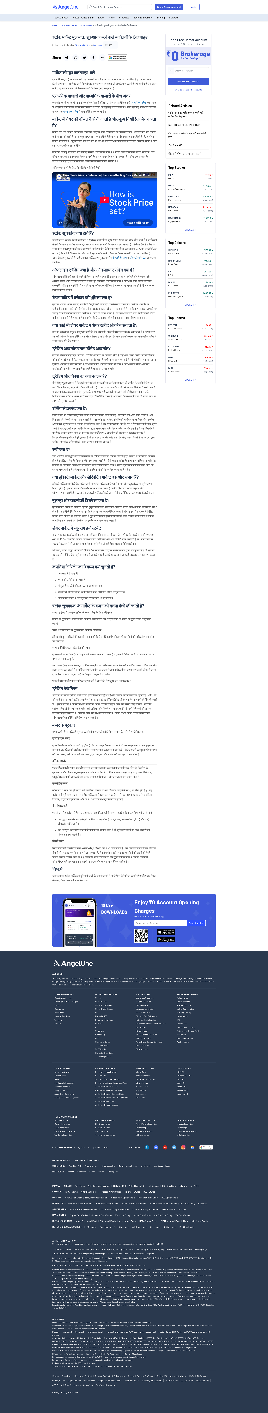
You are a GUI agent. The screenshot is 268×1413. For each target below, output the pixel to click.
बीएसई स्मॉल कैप (138, 257)
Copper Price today (79, 1215)
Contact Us (59, 1009)
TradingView (112, 1171)
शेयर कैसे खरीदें (175, 145)
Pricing (161, 17)
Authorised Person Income (106, 1086)
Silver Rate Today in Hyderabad (84, 1209)
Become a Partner (143, 17)
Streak (92, 1171)
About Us (58, 1005)
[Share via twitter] (84, 57)
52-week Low (142, 1086)
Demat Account (183, 1001)
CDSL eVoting (187, 1380)
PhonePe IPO (182, 1090)
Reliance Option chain (148, 1197)
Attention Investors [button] (64, 1240)
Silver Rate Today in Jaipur (173, 1209)
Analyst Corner (183, 1042)
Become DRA (100, 1075)
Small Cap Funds (121, 1227)
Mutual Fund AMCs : (62, 1221)
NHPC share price (102, 1124)
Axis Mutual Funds (127, 1221)
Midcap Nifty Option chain (123, 1197)
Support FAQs (102, 1147)
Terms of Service (120, 1366)
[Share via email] (102, 57)
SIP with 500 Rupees (104, 1009)
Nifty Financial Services (99, 1185)
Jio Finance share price (186, 1131)
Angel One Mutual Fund (86, 1221)
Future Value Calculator (146, 1020)
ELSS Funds (90, 1227)
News (112, 17)
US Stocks (99, 1023)
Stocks (98, 998)
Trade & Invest (60, 17)
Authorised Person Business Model (109, 1094)
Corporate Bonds (102, 1042)
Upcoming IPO (101, 1016)
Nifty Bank (80, 1185)
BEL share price (142, 1135)
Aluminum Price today (101, 1215)
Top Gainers (141, 1090)
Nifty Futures (71, 1191)
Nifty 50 (68, 1185)
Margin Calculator (143, 1001)
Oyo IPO (180, 1079)
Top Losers (141, 1094)
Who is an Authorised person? (107, 1079)
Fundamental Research (64, 1083)
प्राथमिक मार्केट (138, 102)
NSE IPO (180, 1072)
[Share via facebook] (93, 57)
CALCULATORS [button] (143, 994)
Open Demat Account (169, 7)
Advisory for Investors (152, 1380)
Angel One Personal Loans (110, 1380)
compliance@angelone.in (121, 1350)
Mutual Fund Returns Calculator (149, 1042)
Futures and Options (104, 1020)
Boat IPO (181, 1083)
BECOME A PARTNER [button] (105, 1068)
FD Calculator (142, 1027)
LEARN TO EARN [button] (62, 1068)
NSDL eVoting (202, 1380)
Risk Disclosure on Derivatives (79, 1385)
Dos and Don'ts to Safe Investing (110, 1376)
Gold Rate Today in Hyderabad (163, 1203)
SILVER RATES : (59, 1209)
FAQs (191, 1376)
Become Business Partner (106, 1072)
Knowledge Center (62, 1072)
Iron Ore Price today (163, 1215)
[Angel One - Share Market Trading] (65, 7)
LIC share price (183, 1135)
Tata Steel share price (145, 1120)
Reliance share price (185, 1120)
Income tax (181, 1034)
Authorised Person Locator (107, 1105)
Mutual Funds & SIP (83, 17)
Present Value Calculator (146, 1034)
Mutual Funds (101, 1001)
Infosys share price (185, 1124)
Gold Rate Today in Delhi (107, 1203)
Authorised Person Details (106, 1101)
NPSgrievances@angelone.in (64, 1354)
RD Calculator (142, 1031)
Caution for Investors (105, 1385)
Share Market (182, 1016)
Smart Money (59, 1075)
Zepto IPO (181, 1086)
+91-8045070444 (98, 1357)
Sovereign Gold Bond (104, 1053)
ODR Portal (57, 1385)
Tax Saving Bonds (103, 1056)
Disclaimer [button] (58, 1319)
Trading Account (184, 1005)
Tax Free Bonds (101, 1045)
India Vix (183, 1185)
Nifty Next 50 (119, 1185)
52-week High (142, 1083)
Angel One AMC (79, 1160)
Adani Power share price (146, 1124)
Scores (131, 1376)
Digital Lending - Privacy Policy (81, 1380)
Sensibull (70, 1171)
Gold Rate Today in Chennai (134, 1203)
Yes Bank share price (63, 1135)
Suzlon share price (62, 1124)
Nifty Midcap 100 (136, 1185)
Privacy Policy (103, 1366)
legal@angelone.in (124, 1360)
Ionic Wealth (94, 1160)
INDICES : (56, 1185)
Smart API (145, 1166)
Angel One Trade (91, 1166)
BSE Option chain (169, 1197)
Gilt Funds (155, 1227)
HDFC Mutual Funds (148, 1221)
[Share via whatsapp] (75, 57)
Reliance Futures (132, 1191)
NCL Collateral (171, 1380)
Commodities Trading (186, 1027)
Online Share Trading (185, 1009)
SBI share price (101, 1131)
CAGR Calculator (143, 1012)
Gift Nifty (194, 1185)
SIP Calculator (142, 1005)
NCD (97, 1038)
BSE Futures (149, 1191)
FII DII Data (140, 1097)
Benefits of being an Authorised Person (111, 1083)
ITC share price (183, 1127)
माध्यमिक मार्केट (70, 111)
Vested (101, 1171)
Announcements (143, 1075)
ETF (97, 1027)
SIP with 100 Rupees (103, 1005)
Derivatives (181, 1023)
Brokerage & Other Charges (66, 1001)
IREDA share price (61, 1127)
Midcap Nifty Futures (111, 1191)
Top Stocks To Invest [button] (65, 1117)
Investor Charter (132, 1380)
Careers (57, 1023)
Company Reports (62, 1090)
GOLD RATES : (59, 1203)
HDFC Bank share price (104, 1120)
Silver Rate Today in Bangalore (115, 1209)
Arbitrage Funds (139, 1227)
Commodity (100, 1034)
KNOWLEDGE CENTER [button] (187, 994)
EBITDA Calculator (144, 1038)
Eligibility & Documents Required (108, 1090)
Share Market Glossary (145, 1079)
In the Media (59, 1012)
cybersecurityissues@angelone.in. (132, 1357)
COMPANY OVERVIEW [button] (64, 994)
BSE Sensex (153, 1185)
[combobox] (110, 45)
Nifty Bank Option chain (96, 1197)
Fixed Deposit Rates (161, 1166)
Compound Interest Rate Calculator (151, 1023)
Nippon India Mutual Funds (195, 1221)
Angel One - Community (64, 1094)
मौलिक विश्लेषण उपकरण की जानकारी (184, 153)
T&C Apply (201, 1376)
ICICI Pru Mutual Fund (170, 1221)
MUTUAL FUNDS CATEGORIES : (67, 1227)
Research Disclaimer (61, 1376)
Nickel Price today (142, 1215)
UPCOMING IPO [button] (184, 1068)
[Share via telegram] (66, 57)
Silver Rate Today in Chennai (145, 1209)
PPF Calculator (142, 1045)
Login (193, 7)
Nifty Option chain (73, 1197)
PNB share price (142, 1127)
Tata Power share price (105, 1135)
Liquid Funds (105, 1227)
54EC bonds (100, 1049)
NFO (97, 1012)
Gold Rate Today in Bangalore (193, 1203)
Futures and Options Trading (189, 1031)
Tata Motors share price (64, 1131)
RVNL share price (102, 1127)
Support (173, 17)
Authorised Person (185, 1038)
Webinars (58, 1020)
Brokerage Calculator (145, 998)
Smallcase (81, 1171)
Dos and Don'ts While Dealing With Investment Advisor (161, 1376)
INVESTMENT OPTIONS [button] (106, 994)
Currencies (99, 1031)
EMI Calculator (142, 1049)
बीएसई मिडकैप (120, 257)
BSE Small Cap (169, 1185)
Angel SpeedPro (108, 1166)
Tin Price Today (182, 1215)
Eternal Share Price (144, 1131)
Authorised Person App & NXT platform (112, 1097)
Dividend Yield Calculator (146, 1016)
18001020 (85, 1147)
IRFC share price (61, 1120)
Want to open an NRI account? (188, 90)
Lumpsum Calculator (145, 1009)
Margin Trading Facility (128, 1166)
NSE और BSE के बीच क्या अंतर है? (184, 124)
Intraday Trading (184, 1012)
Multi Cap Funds (186, 1227)
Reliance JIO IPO (184, 1075)
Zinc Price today (122, 1215)
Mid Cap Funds (169, 1227)
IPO (178, 1020)
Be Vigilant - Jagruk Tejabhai (66, 1097)
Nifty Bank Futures (90, 1191)
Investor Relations (62, 1016)
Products (124, 17)
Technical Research (62, 1086)
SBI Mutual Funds (108, 1221)
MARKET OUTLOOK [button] (145, 1068)
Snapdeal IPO (182, 1094)
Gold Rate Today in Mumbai (80, 1203)
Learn (101, 17)
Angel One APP (75, 1166)
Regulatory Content (83, 1376)
